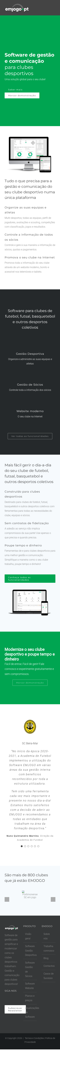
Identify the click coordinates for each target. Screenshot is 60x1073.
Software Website (30, 986)
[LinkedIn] (14, 998)
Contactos (49, 965)
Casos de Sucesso (49, 976)
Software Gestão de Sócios (30, 969)
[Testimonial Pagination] (22, 846)
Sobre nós (47, 936)
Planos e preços (29, 998)
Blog (46, 958)
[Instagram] (10, 998)
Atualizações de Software (30, 1012)
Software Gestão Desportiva (30, 951)
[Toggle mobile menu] (54, 6)
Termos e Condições (34, 1038)
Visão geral (28, 936)
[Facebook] (5, 998)
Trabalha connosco (49, 948)
